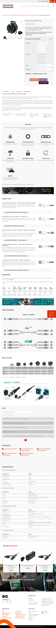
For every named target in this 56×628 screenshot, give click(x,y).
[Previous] (3, 560)
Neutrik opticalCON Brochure (10, 448)
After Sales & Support (7, 617)
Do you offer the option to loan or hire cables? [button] (14, 427)
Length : (27, 65)
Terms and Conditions (20, 617)
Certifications (31, 600)
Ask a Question (44, 82)
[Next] (53, 560)
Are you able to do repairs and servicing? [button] (13, 423)
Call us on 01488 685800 (43, 1)
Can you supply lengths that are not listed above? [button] (15, 418)
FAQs (3, 611)
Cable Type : (27, 43)
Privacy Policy (18, 611)
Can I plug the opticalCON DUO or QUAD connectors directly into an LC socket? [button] (23, 436)
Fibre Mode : (27, 54)
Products (7, 15)
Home (3, 15)
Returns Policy (5, 614)
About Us (30, 598)
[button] (43, 79)
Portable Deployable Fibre (15, 15)
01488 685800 (46, 611)
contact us (46, 116)
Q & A (13, 91)
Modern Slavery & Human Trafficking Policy (20, 615)
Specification (27, 91)
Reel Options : (28, 69)
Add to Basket (35, 79)
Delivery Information (6, 613)
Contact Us (50, 580)
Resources (19, 91)
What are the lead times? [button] (9, 431)
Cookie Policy (18, 613)
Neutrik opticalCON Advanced (32, 15)
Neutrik (23, 15)
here (12, 279)
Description (6, 91)
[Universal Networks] (8, 6)
